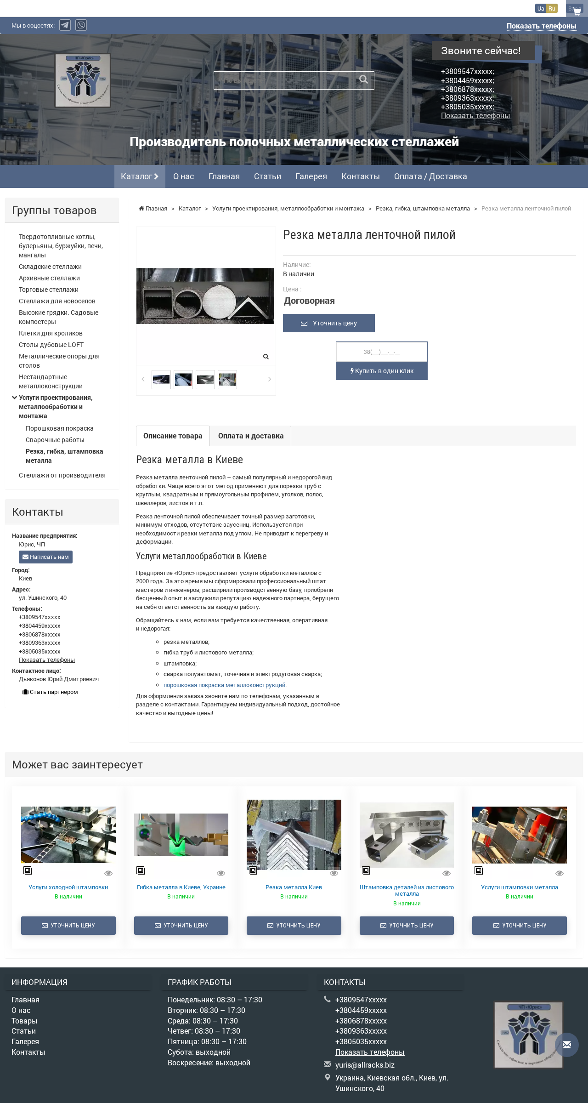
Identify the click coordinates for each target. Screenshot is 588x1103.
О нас (183, 176)
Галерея (311, 176)
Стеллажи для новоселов (57, 300)
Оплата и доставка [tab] (251, 435)
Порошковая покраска (60, 428)
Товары (24, 1020)
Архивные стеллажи (49, 277)
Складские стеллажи (50, 266)
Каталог (137, 176)
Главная (224, 176)
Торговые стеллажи (49, 289)
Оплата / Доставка (430, 176)
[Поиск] (363, 80)
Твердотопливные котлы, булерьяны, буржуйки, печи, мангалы (61, 245)
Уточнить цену (332, 322)
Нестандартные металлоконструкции (51, 381)
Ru (551, 8)
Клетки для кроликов (51, 333)
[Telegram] (65, 25)
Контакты (360, 176)
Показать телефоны (542, 25)
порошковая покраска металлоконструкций (224, 685)
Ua (540, 8)
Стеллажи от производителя (62, 475)
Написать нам (48, 556)
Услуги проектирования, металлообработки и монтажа (56, 406)
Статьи (267, 176)
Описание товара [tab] (173, 435)
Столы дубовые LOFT (51, 344)
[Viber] (81, 25)
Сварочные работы (55, 439)
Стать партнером (53, 692)
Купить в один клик (383, 370)
